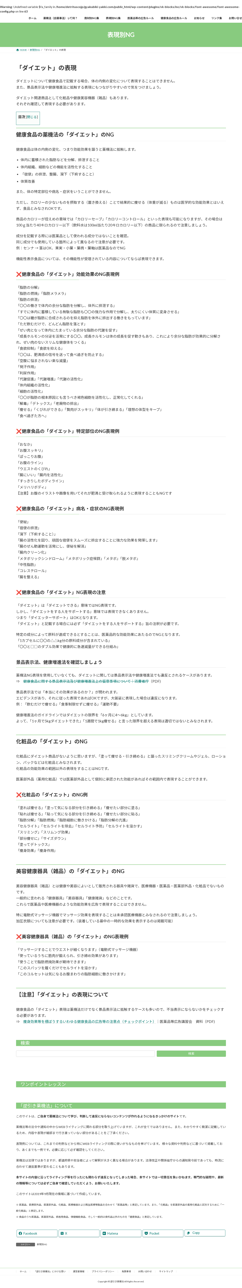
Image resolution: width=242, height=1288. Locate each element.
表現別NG (42, 1244)
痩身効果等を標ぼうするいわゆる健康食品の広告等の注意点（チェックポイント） (89, 1021)
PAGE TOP (233, 1246)
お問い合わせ (145, 1271)
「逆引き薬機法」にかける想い (50, 1271)
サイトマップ (166, 1271)
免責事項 (126, 1271)
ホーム (23, 1271)
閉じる (32, 117)
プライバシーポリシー (103, 1271)
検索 (191, 1053)
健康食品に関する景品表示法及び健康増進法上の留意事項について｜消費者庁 (86, 681)
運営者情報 (78, 1271)
